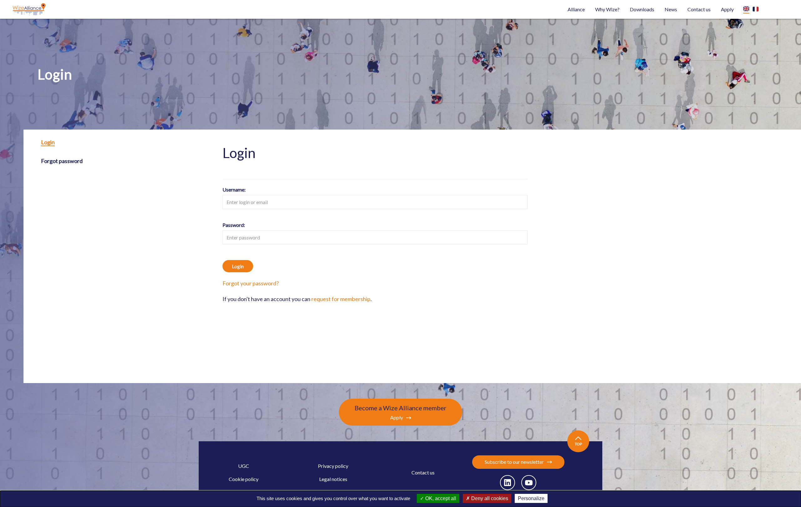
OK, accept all (440, 498)
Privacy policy (333, 466)
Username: (234, 189)
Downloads (642, 9)
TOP (578, 444)
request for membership (340, 298)
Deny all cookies (489, 498)
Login (48, 142)
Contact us (699, 9)
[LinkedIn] (507, 482)
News (671, 9)
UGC (243, 466)
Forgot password (62, 160)
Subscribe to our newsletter (514, 462)
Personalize (531, 498)
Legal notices (333, 479)
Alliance (576, 9)
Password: (233, 225)
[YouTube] (528, 482)
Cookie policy (243, 479)
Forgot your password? (250, 283)
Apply (727, 9)
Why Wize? (607, 9)
